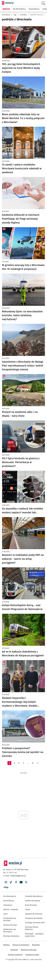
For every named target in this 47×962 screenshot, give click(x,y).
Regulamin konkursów (29, 950)
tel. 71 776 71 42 (10, 872)
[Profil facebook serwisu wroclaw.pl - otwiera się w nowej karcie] (16, 882)
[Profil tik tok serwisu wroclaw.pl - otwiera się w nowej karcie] (11, 882)
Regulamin (14, 950)
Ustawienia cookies (32, 955)
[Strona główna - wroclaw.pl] (7, 3)
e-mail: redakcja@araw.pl (14, 876)
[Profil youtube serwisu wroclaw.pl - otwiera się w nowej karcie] (21, 882)
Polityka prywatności (15, 955)
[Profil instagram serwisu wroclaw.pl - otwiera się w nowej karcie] (6, 882)
